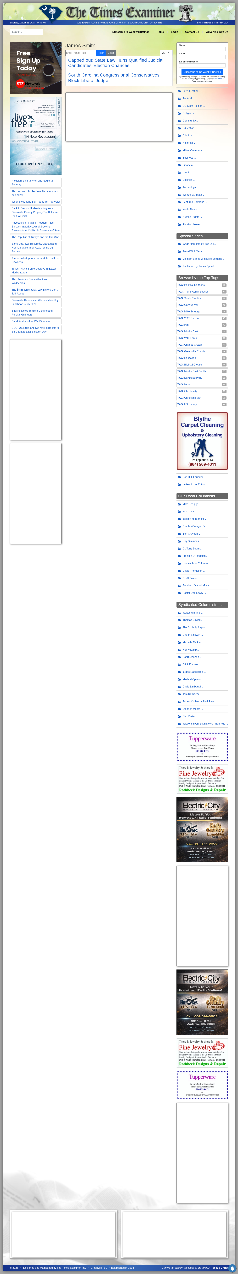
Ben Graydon (190, 533)
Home (160, 32)
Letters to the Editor (194, 484)
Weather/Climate (192, 194)
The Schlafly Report (194, 627)
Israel (187, 384)
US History (190, 404)
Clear (111, 52)
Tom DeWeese (191, 694)
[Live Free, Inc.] (36, 135)
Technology (189, 187)
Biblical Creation (193, 364)
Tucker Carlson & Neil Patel (199, 701)
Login (174, 32)
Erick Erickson (191, 664)
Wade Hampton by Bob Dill (198, 244)
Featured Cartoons (193, 202)
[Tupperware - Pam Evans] (202, 746)
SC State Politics (192, 106)
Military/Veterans (192, 150)
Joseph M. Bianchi (193, 518)
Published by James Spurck (199, 266)
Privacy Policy (218, 78)
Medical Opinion (192, 679)
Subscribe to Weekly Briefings (130, 32)
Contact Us (192, 32)
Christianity (190, 391)
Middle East (191, 331)
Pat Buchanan (191, 657)
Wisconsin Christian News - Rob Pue (204, 723)
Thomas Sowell (192, 620)
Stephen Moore (191, 709)
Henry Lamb (190, 649)
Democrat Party (193, 378)
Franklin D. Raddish (194, 555)
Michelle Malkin (192, 642)
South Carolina (193, 298)
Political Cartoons (194, 285)
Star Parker (189, 716)
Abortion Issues (191, 224)
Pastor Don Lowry (193, 593)
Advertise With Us (217, 32)
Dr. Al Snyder (190, 578)
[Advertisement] (36, 389)
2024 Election (190, 91)
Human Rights (191, 217)
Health (186, 172)
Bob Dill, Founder (193, 477)
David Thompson (192, 570)
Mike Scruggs (192, 311)
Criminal (187, 135)
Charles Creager (193, 344)
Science (187, 179)
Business (188, 157)
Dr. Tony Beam (191, 548)
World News (190, 209)
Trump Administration (196, 291)
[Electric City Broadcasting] (202, 829)
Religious (188, 113)
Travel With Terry (192, 251)
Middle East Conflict (195, 371)
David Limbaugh (192, 686)
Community (189, 120)
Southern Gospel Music (196, 585)
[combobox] (26, 32)
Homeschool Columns (195, 563)
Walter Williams (191, 612)
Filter (101, 52)
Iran (186, 324)
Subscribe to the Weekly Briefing (202, 72)
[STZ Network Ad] (36, 67)
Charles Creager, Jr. (194, 526)
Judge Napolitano (193, 671)
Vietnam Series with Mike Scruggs (202, 258)
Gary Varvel (191, 305)
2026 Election (192, 318)
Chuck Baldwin (191, 634)
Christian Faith (192, 397)
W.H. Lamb (190, 338)
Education (188, 128)
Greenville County (194, 351)
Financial (188, 165)
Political (187, 98)
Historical (188, 142)
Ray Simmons (191, 541)
